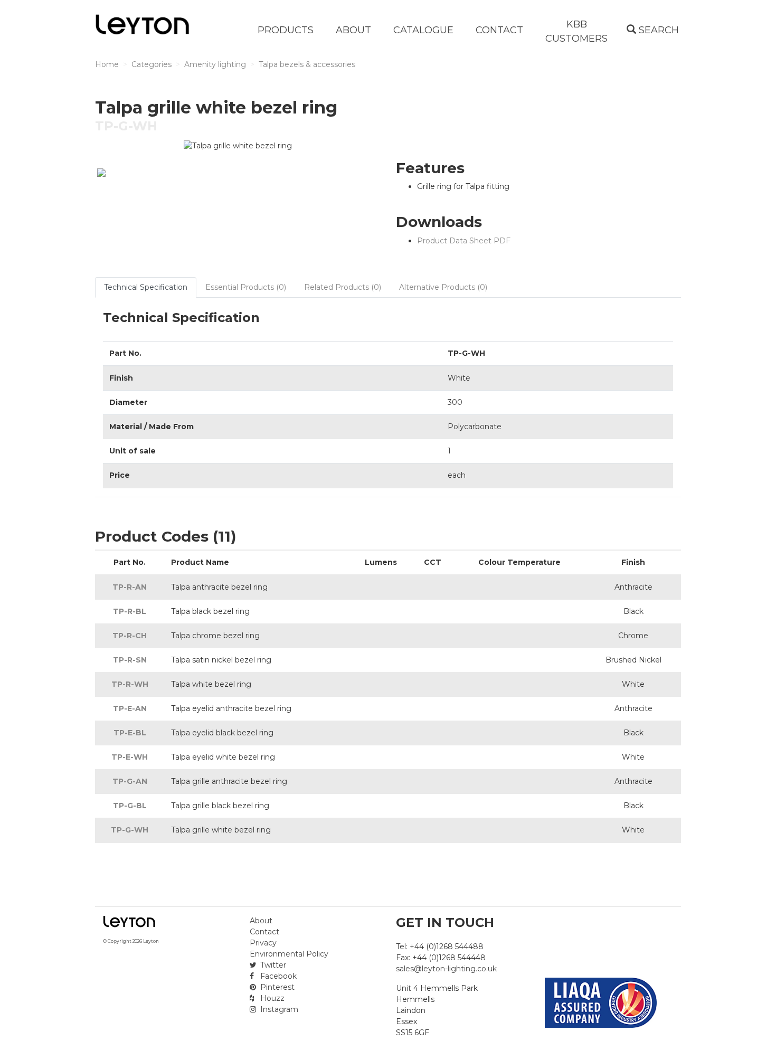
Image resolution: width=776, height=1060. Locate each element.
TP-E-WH (129, 757)
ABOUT (353, 30)
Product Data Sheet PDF (463, 240)
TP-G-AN (129, 781)
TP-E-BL (129, 732)
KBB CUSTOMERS (576, 31)
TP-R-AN (129, 587)
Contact (264, 931)
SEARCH (657, 30)
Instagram (278, 1009)
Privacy (263, 943)
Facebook (277, 976)
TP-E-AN (130, 708)
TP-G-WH (129, 830)
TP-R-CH (129, 635)
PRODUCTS (286, 30)
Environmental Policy (289, 954)
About (261, 920)
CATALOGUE (423, 30)
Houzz (271, 998)
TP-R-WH (129, 684)
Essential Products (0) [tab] (245, 287)
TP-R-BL (129, 611)
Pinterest (276, 987)
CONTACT (499, 30)
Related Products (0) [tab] (342, 287)
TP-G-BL (130, 805)
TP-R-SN (130, 660)
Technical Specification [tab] (145, 287)
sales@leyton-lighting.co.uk (446, 968)
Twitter (272, 965)
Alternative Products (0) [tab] (443, 287)
